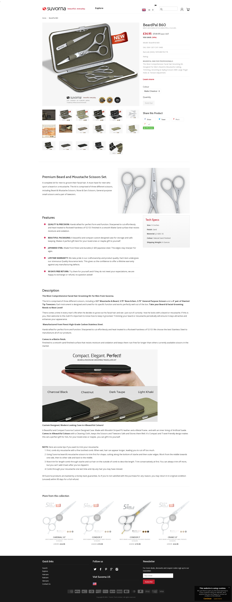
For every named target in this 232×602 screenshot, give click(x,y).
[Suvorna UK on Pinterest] (106, 569)
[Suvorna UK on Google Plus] (111, 569)
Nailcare (45, 577)
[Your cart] (188, 8)
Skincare (45, 581)
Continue (207, 598)
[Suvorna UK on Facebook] (100, 569)
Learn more (148, 79)
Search (44, 568)
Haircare (45, 574)
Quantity (147, 97)
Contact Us (46, 584)
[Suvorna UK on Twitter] (95, 569)
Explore (99, 8)
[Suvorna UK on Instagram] (117, 569)
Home (44, 18)
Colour (146, 86)
